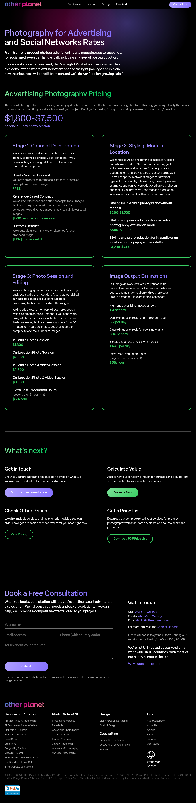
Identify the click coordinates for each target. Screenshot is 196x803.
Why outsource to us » (144, 664)
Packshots (57, 725)
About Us (152, 725)
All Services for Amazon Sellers (21, 725)
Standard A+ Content (16, 730)
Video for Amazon (14, 753)
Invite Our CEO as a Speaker (19, 767)
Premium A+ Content (16, 735)
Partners (151, 739)
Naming (104, 749)
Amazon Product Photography (21, 721)
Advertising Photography (65, 730)
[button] (130, 538)
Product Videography (63, 739)
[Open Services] (80, 5)
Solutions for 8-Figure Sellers (20, 762)
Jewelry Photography (63, 744)
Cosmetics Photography (65, 748)
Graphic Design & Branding (114, 721)
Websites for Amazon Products (21, 758)
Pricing (150, 735)
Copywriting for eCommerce (115, 745)
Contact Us (153, 744)
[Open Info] (94, 5)
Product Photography (63, 721)
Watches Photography (64, 753)
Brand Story (11, 739)
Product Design (108, 725)
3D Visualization (60, 735)
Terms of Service (49, 778)
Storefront (10, 744)
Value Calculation (156, 721)
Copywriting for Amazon (17, 748)
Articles (151, 730)
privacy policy (77, 677)
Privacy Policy (143, 775)
